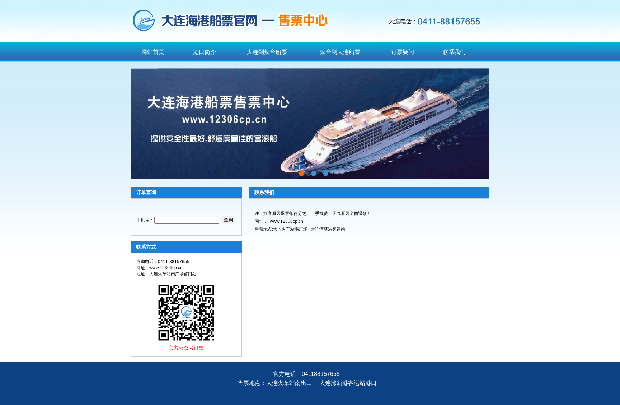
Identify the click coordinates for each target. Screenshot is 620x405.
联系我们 (454, 52)
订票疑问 (402, 52)
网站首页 (152, 52)
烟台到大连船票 (340, 52)
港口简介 (204, 52)
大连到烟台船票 (267, 52)
